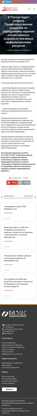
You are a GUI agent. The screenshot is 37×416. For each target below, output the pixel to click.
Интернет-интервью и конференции (13, 347)
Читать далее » (8, 213)
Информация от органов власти (12, 354)
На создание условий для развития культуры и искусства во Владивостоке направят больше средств (18, 283)
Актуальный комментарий (10, 367)
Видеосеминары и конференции (12, 345)
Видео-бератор (6, 365)
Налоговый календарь (9, 379)
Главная (10, 50)
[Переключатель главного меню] (29, 9)
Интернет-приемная (8, 383)
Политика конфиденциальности (12, 408)
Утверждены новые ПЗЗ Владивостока (15, 207)
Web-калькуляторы (8, 376)
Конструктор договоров (9, 381)
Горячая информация (9, 343)
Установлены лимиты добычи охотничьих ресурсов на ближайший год (17, 258)
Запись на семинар (8, 349)
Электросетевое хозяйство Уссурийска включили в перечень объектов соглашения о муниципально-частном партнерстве (18, 232)
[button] (34, 9)
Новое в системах (7, 352)
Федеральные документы (22, 50)
